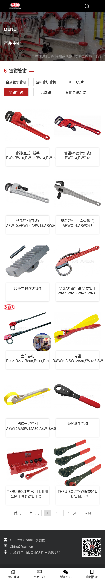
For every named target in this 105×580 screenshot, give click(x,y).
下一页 (71, 512)
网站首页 (13, 577)
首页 (17, 512)
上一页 (34, 512)
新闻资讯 (66, 577)
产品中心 (39, 577)
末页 (87, 512)
